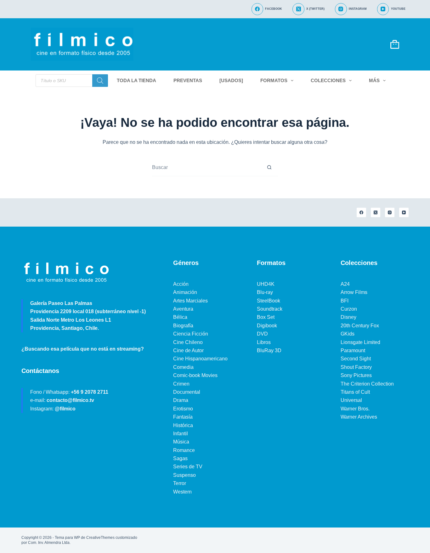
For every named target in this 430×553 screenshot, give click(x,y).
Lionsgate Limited (360, 342)
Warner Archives (359, 417)
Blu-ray (265, 292)
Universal (351, 400)
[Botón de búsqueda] (269, 167)
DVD (262, 333)
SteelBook (268, 300)
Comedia (183, 367)
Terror (179, 483)
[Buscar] (100, 80)
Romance (184, 450)
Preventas (187, 80)
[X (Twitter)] (375, 212)
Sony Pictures (356, 375)
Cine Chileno (188, 342)
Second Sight (356, 358)
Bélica (180, 317)
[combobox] (206, 167)
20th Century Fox (360, 325)
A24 (345, 284)
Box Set (265, 317)
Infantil (180, 433)
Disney (348, 317)
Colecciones (328, 80)
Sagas (180, 458)
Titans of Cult (355, 392)
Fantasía (183, 417)
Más (374, 80)
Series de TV (187, 466)
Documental (186, 392)
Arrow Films (354, 292)
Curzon (349, 309)
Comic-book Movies (195, 375)
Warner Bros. (355, 408)
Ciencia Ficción (190, 333)
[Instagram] (389, 212)
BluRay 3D (269, 350)
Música (181, 441)
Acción (181, 284)
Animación (185, 292)
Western (182, 491)
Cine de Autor (188, 350)
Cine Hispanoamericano (200, 358)
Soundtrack (269, 309)
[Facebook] (361, 212)
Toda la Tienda (136, 80)
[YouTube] (404, 212)
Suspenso (184, 475)
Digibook (267, 325)
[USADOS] (231, 80)
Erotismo (183, 408)
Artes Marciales (190, 300)
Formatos (273, 80)
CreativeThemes (100, 537)
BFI (344, 300)
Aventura (183, 309)
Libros (264, 342)
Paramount (353, 350)
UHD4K (265, 284)
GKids (347, 333)
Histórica (183, 425)
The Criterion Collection (367, 384)
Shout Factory (356, 367)
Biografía (183, 325)
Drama (180, 400)
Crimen (181, 384)
